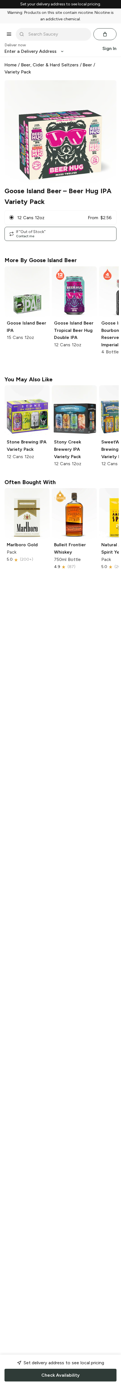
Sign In (109, 48)
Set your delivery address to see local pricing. (60, 4)
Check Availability (60, 1375)
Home (11, 65)
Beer (87, 65)
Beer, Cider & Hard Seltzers (50, 65)
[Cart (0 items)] (104, 34)
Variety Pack (18, 72)
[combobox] (57, 34)
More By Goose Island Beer (41, 260)
